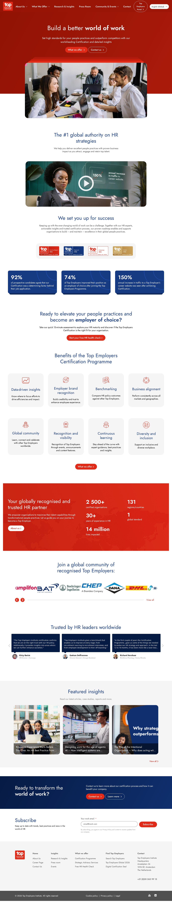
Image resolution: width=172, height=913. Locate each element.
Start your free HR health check (85, 337)
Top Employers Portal (141, 6)
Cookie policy (92, 895)
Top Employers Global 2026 (118, 862)
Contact (127, 6)
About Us (20, 6)
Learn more (114, 796)
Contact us (96, 49)
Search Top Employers (115, 858)
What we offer (75, 49)
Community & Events (106, 6)
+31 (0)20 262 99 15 (147, 879)
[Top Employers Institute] (8, 10)
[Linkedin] (155, 896)
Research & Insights (64, 6)
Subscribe (148, 824)
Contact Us (37, 866)
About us (15, 528)
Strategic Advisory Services (86, 862)
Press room (55, 862)
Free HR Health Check (84, 866)
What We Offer (39, 6)
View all (150, 599)
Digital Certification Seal (116, 866)
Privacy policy (107, 895)
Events (53, 866)
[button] (162, 646)
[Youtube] (149, 896)
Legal (118, 895)
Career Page (38, 862)
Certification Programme (85, 858)
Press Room (85, 6)
